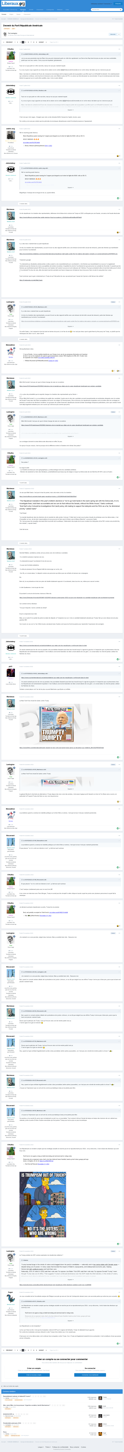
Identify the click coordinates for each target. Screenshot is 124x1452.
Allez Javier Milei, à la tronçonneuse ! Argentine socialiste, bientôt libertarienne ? (27, 1405)
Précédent (9, 42)
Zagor (10, 1292)
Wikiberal (59, 9)
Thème (47, 1447)
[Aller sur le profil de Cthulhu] (11, 55)
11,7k (11, 66)
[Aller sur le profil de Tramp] (100, 1398)
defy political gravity (36, 1269)
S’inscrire (118, 3)
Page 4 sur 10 (54, 42)
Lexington (14, 33)
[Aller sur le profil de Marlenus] (11, 216)
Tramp (105, 1397)
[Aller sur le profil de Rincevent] (11, 842)
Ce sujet (114, 9)
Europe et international (27, 35)
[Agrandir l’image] (56, 724)
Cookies (83, 1447)
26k (11, 225)
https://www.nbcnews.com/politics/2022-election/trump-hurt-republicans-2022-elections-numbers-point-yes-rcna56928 (55, 1285)
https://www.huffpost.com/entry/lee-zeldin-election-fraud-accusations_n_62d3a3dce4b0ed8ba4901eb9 (51, 217)
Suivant (41, 42)
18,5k (11, 319)
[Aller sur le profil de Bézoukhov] (11, 351)
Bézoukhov (10, 345)
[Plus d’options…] (119, 49)
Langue (40, 1447)
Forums (4, 14)
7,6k (11, 146)
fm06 (104, 1406)
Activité (31, 9)
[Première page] (3, 42)
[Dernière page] (46, 42)
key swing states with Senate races (105, 1264)
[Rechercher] (121, 9)
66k (11, 855)
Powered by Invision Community (62, 1449)
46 (63, 1405)
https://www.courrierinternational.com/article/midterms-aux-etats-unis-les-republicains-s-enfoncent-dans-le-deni (53, 645)
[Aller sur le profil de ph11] (11, 673)
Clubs (67, 9)
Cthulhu (10, 49)
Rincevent (10, 835)
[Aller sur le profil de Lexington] (5, 34)
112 (44, 1396)
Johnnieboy (41, 54)
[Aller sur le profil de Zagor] (11, 1299)
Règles (11, 14)
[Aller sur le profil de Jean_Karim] (100, 1416)
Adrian (7, 1398)
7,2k (11, 1308)
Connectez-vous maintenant (90, 1375)
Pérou (5, 1432)
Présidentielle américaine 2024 (12, 1423)
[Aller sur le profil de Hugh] (100, 1434)
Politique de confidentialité (60, 1447)
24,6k (11, 101)
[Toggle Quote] (22, 54)
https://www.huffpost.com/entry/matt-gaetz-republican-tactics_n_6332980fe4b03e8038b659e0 (48, 496)
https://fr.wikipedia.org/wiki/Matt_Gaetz (31, 280)
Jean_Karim (106, 1415)
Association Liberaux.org (10, 9)
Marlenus (10, 209)
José (6, 1407)
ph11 (10, 666)
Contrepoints (50, 9)
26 (34, 1423)
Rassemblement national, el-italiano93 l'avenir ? (17, 1396)
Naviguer (23, 9)
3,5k (11, 682)
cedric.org (10, 129)
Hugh (104, 1433)
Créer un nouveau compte (33, 1375)
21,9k (11, 360)
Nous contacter (74, 1447)
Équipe (18, 14)
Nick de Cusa (9, 1416)
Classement (27, 14)
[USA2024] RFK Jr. (9, 1414)
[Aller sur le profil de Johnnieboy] (11, 92)
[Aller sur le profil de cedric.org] (11, 135)
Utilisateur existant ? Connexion (101, 3)
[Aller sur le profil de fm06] (100, 1407)
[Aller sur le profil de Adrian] (100, 1425)
